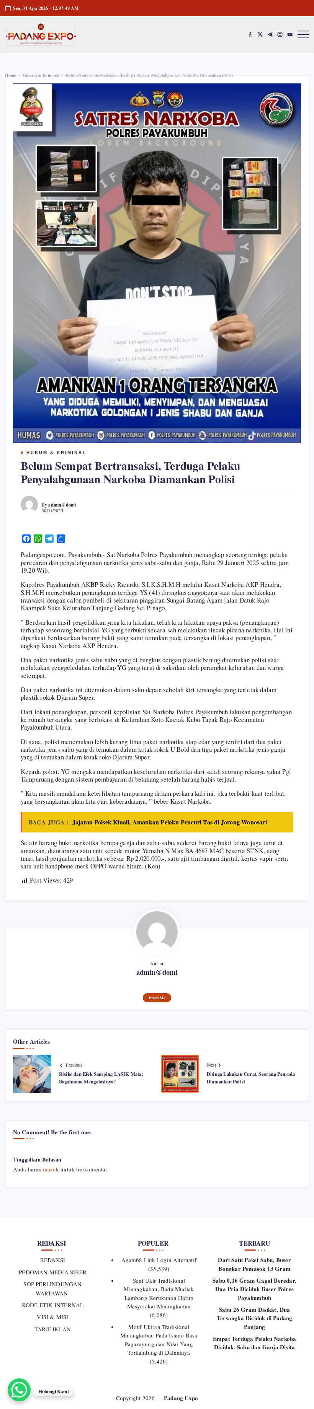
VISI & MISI (52, 1317)
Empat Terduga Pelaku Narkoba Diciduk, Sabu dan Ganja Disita (254, 1343)
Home (10, 75)
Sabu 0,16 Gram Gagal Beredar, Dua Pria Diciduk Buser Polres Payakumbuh (254, 1289)
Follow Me (157, 997)
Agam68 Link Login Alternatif (159, 1260)
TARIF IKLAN (52, 1329)
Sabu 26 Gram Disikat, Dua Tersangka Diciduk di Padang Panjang (254, 1318)
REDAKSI (52, 1260)
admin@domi (62, 505)
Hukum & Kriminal (41, 75)
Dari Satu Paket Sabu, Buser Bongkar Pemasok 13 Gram (254, 1264)
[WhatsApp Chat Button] (19, 1389)
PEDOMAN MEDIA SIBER (53, 1272)
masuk (51, 1169)
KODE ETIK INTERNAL (53, 1305)
